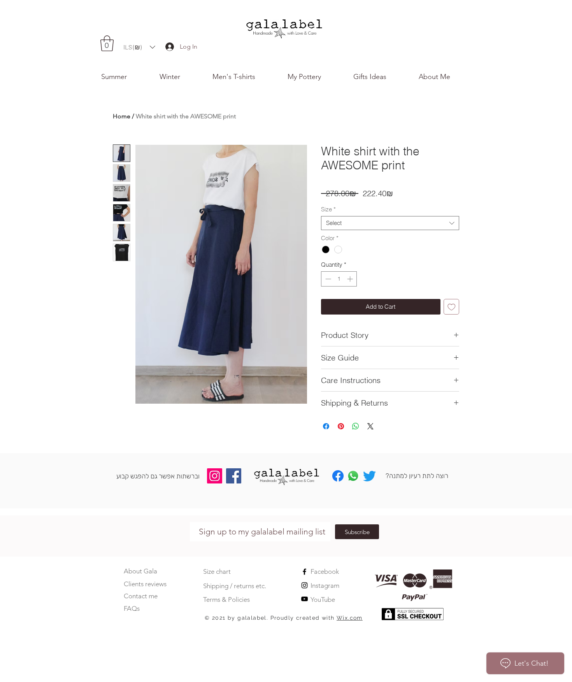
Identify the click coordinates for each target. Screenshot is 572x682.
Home (121, 116)
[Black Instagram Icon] (304, 585)
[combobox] (390, 223)
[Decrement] (327, 279)
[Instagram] (214, 475)
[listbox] (139, 47)
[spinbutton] (339, 279)
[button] (445, 76)
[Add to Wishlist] (452, 307)
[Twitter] (369, 475)
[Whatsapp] (353, 475)
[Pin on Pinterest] (341, 426)
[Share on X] (370, 426)
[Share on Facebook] (326, 426)
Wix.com (350, 618)
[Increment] (351, 279)
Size (328, 209)
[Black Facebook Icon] (304, 572)
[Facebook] (233, 475)
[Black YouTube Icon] (304, 599)
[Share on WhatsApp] (355, 426)
